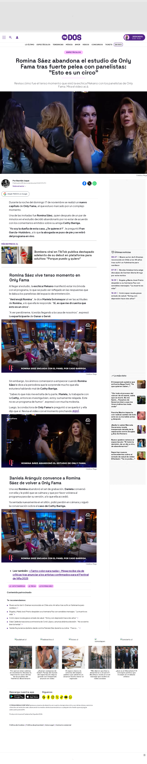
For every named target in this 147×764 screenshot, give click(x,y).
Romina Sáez (47, 586)
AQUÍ (75, 411)
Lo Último (29, 44)
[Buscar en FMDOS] (10, 37)
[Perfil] (17, 37)
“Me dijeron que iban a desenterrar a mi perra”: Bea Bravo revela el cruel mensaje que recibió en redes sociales (100, 675)
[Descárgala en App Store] (32, 696)
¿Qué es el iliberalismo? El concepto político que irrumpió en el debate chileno (126, 674)
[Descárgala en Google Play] (17, 696)
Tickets (108, 44)
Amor (77, 44)
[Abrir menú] (4, 37)
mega (33, 586)
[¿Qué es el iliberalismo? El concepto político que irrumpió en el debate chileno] (126, 657)
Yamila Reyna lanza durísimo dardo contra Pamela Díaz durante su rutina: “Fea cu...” (44, 628)
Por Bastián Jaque (21, 180)
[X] (57, 697)
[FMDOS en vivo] (126, 37)
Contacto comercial (63, 725)
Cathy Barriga (18, 586)
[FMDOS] (71, 37)
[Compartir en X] (89, 183)
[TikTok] (61, 697)
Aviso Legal (49, 725)
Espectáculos (43, 44)
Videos (86, 44)
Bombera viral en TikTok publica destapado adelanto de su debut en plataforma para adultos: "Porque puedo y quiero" (64, 255)
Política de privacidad (34, 725)
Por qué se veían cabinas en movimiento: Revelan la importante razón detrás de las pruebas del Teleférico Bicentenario (20, 675)
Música (69, 44)
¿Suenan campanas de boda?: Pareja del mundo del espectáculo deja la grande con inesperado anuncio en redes (47, 675)
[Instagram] (52, 697)
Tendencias (58, 44)
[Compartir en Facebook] (84, 183)
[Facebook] (48, 697)
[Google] (44, 697)
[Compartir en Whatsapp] (94, 183)
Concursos (97, 44)
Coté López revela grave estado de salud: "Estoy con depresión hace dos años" (43, 618)
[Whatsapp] (70, 697)
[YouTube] (66, 697)
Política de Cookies (16, 725)
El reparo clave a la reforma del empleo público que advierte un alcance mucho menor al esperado (73, 675)
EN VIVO (118, 44)
